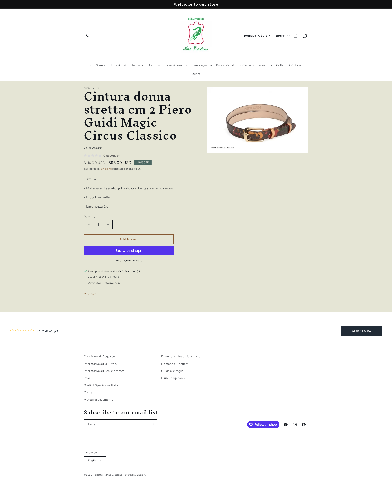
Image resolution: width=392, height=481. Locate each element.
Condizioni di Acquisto (99, 356)
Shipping (106, 168)
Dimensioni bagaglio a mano (180, 356)
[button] (88, 35)
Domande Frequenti (175, 364)
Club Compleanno (173, 378)
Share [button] (92, 294)
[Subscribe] (152, 424)
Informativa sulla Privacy (101, 364)
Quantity (89, 216)
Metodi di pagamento (98, 399)
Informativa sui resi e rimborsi (104, 371)
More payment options (129, 260)
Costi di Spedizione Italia (101, 385)
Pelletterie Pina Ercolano (108, 474)
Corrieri (89, 392)
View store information (104, 283)
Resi (87, 378)
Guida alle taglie (172, 371)
